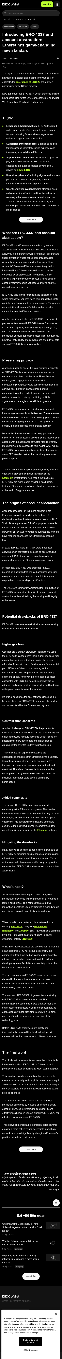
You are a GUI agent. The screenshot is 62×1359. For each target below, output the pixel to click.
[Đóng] (56, 1314)
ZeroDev (24, 930)
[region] (30, 1334)
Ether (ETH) (23, 170)
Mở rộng (53, 1189)
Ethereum (7, 478)
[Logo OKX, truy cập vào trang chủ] (10, 4)
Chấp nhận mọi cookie (30, 1341)
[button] (5, 13)
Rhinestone (40, 926)
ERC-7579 (16, 926)
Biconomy (8, 930)
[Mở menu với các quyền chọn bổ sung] (57, 3)
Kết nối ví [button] (47, 4)
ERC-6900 (27, 939)
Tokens (19, 19)
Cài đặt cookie (30, 1350)
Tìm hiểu (6, 19)
